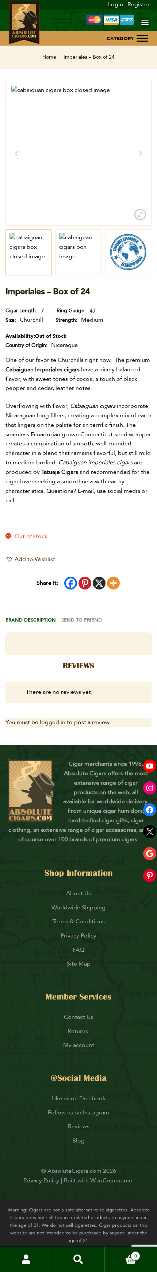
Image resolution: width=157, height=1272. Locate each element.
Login (115, 4)
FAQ (78, 950)
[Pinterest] (84, 583)
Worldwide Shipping (78, 908)
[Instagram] (149, 787)
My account (78, 1045)
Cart (121, 1253)
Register (138, 4)
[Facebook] (70, 583)
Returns (78, 1031)
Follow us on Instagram (78, 1113)
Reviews (78, 1126)
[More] (113, 583)
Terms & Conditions (79, 921)
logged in (52, 722)
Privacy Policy (78, 936)
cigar (12, 482)
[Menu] (145, 23)
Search (78, 1259)
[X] (99, 583)
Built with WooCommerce (98, 1180)
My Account (26, 1259)
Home (49, 57)
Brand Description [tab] (30, 620)
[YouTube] (149, 766)
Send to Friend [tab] (81, 620)
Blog (78, 1141)
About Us (78, 893)
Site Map (79, 964)
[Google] (149, 853)
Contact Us (78, 1017)
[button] (30, 559)
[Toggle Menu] (142, 38)
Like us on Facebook (78, 1098)
